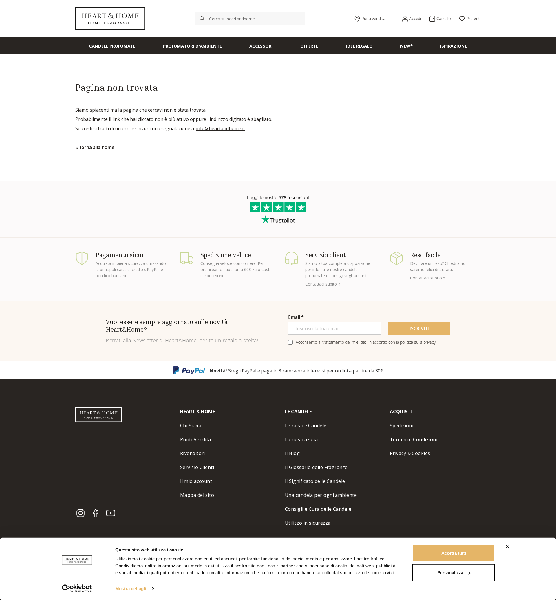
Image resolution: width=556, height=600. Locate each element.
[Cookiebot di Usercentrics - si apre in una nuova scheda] (77, 588)
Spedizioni (402, 425)
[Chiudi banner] (508, 547)
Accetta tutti (453, 553)
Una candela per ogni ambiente (321, 495)
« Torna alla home (94, 147)
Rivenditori (192, 453)
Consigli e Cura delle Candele (318, 509)
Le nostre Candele (306, 425)
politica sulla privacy (418, 342)
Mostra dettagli (130, 588)
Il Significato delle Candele (315, 481)
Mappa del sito (197, 495)
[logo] (110, 18)
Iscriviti (419, 328)
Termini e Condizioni (413, 439)
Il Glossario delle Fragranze (316, 467)
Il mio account (196, 481)
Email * (296, 317)
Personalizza (450, 572)
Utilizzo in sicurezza (307, 523)
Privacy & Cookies (410, 453)
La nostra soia (301, 439)
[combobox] (250, 18)
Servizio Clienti (197, 467)
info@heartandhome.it (220, 128)
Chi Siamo (191, 425)
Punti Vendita (195, 439)
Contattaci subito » (322, 284)
